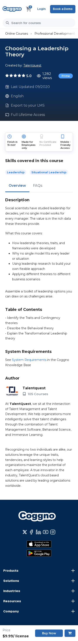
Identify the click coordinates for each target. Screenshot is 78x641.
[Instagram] (52, 532)
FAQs (37, 185)
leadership (15, 172)
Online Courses (16, 34)
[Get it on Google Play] (39, 553)
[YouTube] (45, 532)
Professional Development (54, 34)
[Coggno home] (12, 9)
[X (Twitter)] (25, 532)
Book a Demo (63, 9)
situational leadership (48, 172)
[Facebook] (31, 532)
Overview (17, 185)
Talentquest (32, 65)
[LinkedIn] (38, 532)
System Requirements (29, 360)
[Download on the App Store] (39, 544)
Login (41, 9)
